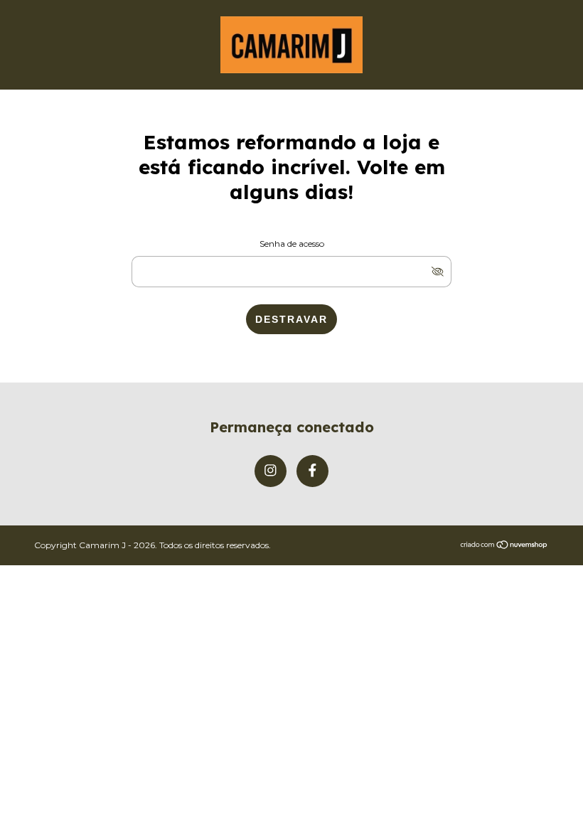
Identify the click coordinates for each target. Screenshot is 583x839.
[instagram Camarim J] (271, 471)
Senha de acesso (292, 243)
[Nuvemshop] (504, 545)
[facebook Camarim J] (312, 471)
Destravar (291, 319)
